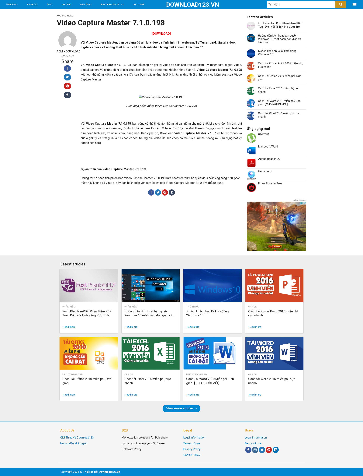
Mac (50, 4)
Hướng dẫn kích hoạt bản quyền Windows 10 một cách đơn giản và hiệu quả (279, 39)
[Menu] (354, 4)
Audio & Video (65, 16)
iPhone (66, 4)
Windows (12, 4)
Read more (69, 326)
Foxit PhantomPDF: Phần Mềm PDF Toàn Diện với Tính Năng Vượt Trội (279, 25)
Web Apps (86, 4)
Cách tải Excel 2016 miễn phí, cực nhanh (278, 90)
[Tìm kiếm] (340, 4)
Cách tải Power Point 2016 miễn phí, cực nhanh (280, 65)
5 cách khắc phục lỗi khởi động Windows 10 (277, 52)
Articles (138, 4)
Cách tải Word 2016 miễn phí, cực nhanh (279, 115)
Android (32, 4)
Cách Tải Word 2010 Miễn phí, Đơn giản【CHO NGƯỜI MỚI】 (279, 102)
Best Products (110, 4)
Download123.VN (181, 5)
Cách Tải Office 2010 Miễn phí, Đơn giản (279, 77)
